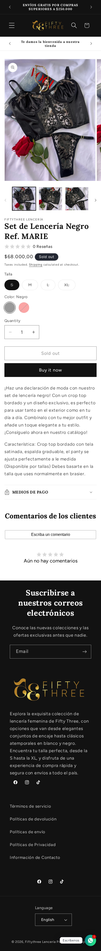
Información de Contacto (35, 857)
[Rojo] (24, 307)
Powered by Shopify (73, 942)
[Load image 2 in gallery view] (50, 199)
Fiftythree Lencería (40, 942)
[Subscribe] (84, 652)
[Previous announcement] (9, 6)
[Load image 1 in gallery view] (24, 199)
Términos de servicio (30, 806)
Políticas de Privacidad (33, 844)
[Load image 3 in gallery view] (77, 199)
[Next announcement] (91, 6)
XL (70, 286)
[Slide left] (5, 200)
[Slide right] (95, 200)
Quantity (12, 320)
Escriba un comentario (50, 534)
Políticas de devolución (33, 818)
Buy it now (50, 370)
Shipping (35, 264)
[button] (11, 25)
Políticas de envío (27, 831)
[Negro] (9, 307)
